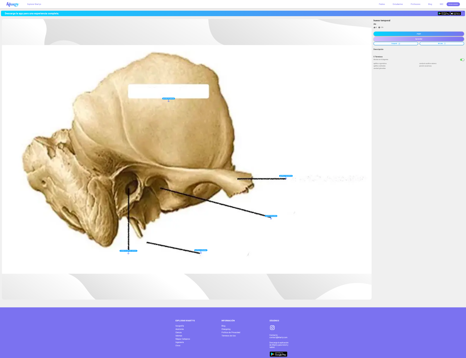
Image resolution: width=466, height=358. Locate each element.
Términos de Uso (228, 336)
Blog (430, 4)
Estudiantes (398, 4)
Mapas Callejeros (182, 339)
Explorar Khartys (34, 4)
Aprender (418, 39)
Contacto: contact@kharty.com (278, 336)
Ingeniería (179, 342)
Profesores (415, 4)
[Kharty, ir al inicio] (14, 4)
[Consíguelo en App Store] (455, 13)
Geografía (179, 326)
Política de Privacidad (230, 332)
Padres (382, 4)
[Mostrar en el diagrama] (462, 60)
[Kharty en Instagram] (272, 328)
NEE (441, 4)
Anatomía (179, 329)
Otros (177, 345)
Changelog (225, 329)
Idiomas (178, 336)
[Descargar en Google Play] (444, 13)
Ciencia (178, 332)
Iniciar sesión (453, 4)
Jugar (418, 34)
